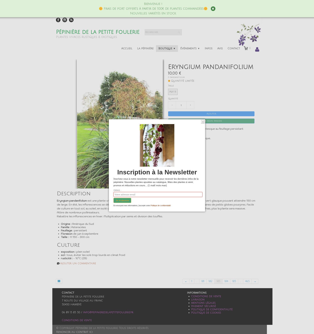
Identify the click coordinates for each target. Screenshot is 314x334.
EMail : (117, 190)
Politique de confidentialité (161, 205)
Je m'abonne (122, 200)
